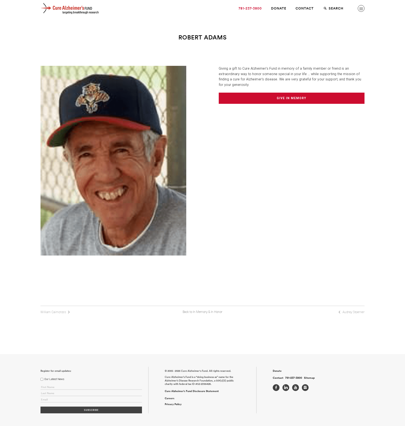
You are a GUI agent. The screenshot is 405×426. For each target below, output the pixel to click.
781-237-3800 (250, 8)
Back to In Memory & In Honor (203, 312)
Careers (169, 398)
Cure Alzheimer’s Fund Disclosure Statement (192, 391)
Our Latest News (54, 379)
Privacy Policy (173, 404)
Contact (305, 8)
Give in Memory (291, 98)
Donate (278, 8)
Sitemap (309, 378)
